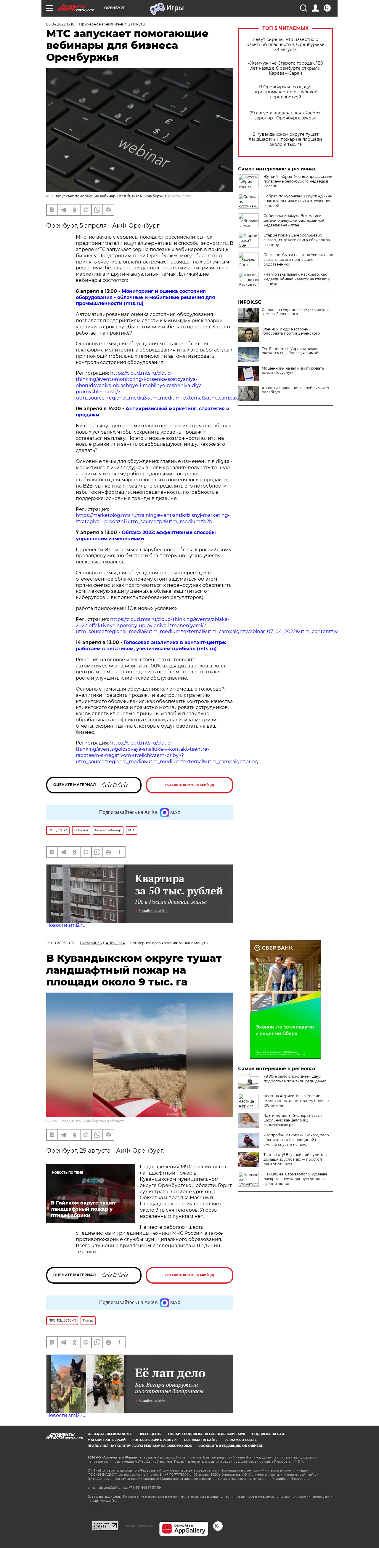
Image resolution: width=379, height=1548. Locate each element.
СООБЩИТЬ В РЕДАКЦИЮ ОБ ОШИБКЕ (230, 1446)
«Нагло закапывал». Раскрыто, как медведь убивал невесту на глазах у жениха (297, 279)
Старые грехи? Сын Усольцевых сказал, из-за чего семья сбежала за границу (297, 240)
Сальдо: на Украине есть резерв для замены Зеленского (295, 312)
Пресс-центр (150, 1434)
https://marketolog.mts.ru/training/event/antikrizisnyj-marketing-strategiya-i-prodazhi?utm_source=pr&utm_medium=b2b (153, 518)
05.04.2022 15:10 (60, 24)
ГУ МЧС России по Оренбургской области (85, 1121)
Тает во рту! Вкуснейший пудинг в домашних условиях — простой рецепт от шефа (295, 1159)
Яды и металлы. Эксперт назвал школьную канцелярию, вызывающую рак (293, 1120)
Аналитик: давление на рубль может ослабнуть (296, 390)
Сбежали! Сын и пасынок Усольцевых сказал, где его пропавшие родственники (298, 259)
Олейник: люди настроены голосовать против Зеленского (291, 331)
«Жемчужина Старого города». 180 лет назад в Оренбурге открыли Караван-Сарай (285, 68)
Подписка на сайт (269, 1434)
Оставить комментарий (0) (189, 785)
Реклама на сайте (201, 1440)
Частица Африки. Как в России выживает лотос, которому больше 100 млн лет (296, 1101)
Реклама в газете (240, 1440)
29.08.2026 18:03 (60, 943)
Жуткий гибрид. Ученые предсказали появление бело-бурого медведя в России (298, 181)
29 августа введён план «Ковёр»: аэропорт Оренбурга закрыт (285, 116)
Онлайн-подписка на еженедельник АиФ (206, 1434)
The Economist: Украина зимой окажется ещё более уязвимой (290, 351)
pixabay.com (179, 196)
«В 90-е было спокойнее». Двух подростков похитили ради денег (295, 1078)
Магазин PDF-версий (107, 1440)
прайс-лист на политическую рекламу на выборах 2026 (140, 1446)
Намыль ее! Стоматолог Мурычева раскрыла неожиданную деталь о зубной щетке (295, 1179)
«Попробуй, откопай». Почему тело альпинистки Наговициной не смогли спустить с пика (296, 1140)
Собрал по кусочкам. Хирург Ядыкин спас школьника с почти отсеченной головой (298, 201)
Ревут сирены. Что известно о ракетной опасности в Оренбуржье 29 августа (285, 44)
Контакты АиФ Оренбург (154, 1440)
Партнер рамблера (139, 1526)
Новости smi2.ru (66, 925)
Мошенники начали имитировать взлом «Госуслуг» (293, 370)
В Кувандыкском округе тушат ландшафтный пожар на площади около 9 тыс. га (285, 139)
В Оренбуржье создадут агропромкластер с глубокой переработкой (285, 92)
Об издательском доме (110, 1434)
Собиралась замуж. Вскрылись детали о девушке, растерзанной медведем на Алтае (294, 220)
